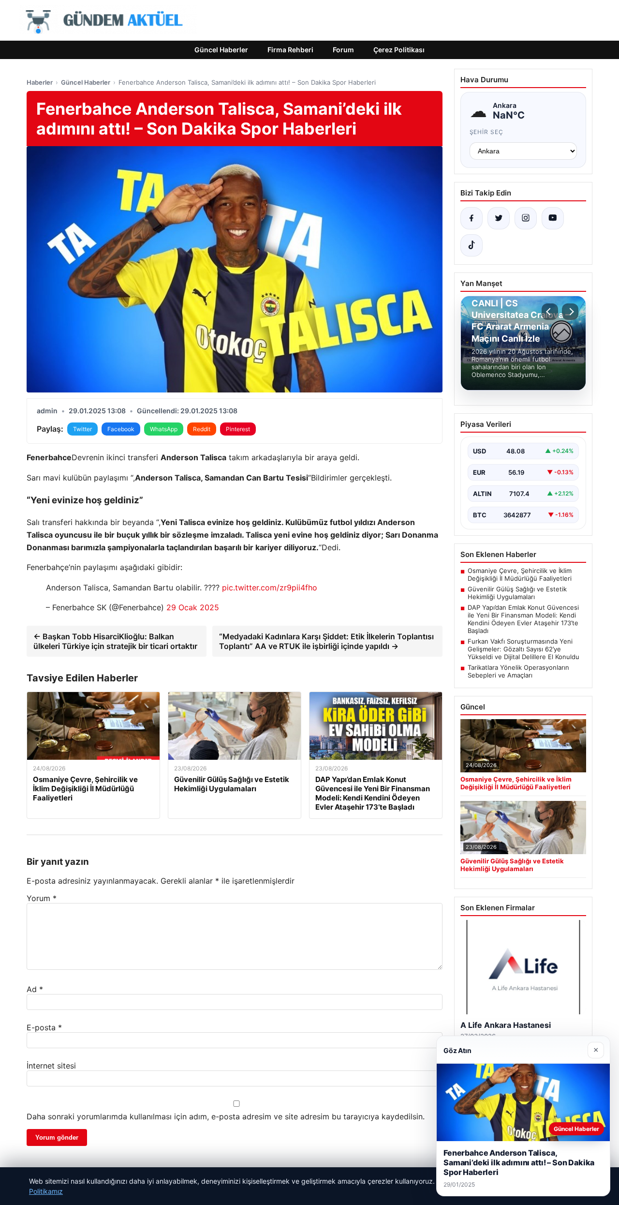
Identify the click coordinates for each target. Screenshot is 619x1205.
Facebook (120, 429)
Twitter (82, 429)
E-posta (44, 1027)
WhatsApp (163, 429)
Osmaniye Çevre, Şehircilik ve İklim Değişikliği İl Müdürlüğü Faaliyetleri (520, 574)
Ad (35, 989)
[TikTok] (471, 245)
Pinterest (238, 429)
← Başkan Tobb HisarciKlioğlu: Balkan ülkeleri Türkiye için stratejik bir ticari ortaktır (115, 641)
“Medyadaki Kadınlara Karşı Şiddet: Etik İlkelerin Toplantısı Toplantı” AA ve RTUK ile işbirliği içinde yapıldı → (326, 641)
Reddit (201, 429)
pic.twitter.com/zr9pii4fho (269, 587)
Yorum (42, 898)
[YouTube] (553, 218)
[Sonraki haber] (570, 311)
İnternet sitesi (51, 1065)
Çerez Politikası (399, 49)
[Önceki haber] (550, 311)
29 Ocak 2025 (192, 607)
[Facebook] (471, 218)
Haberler (40, 82)
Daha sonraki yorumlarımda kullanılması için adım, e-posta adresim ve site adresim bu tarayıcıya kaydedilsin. (226, 1116)
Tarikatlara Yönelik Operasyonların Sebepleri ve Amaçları (518, 671)
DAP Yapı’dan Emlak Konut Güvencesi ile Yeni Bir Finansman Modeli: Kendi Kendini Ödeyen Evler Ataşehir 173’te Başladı (523, 618)
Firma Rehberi (290, 49)
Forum (343, 49)
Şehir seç (487, 132)
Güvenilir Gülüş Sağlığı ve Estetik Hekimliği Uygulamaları (517, 593)
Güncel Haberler (221, 49)
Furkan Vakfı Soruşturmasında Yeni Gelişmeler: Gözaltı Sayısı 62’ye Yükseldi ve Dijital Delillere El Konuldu (523, 649)
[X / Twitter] (498, 218)
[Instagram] (526, 218)
